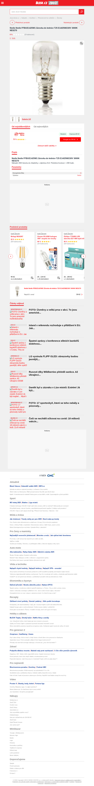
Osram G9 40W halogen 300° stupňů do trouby (47, 237)
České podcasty (15, 766)
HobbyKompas (14, 715)
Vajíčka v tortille (14, 541)
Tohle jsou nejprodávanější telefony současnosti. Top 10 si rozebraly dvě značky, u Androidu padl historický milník (43, 574)
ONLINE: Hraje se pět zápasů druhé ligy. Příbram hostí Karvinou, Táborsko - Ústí (34, 511)
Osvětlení (32, 18)
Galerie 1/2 (26, 119)
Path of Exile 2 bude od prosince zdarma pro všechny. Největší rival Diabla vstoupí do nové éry (38, 675)
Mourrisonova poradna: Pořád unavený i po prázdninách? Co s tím (29, 670)
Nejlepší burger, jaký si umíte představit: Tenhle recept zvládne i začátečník (32, 607)
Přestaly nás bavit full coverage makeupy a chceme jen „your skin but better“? (33, 642)
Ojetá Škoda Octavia (16, 722)
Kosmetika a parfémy (16, 745)
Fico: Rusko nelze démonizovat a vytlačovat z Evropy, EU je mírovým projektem (34, 522)
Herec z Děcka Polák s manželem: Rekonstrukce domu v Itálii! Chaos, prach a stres (35, 525)
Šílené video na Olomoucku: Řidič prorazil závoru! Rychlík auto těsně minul (32, 492)
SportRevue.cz (16, 309)
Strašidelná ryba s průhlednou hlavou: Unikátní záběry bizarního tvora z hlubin (33, 673)
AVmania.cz (15, 356)
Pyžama (12, 743)
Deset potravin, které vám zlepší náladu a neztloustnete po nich (28, 656)
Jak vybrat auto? (15, 725)
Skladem (63, 134)
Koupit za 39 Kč (69, 139)
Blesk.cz (14, 418)
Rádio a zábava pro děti (17, 768)
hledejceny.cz (14, 700)
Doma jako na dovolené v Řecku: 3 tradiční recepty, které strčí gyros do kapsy (33, 609)
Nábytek (24, 18)
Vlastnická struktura (50, 783)
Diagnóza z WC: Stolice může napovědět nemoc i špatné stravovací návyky (32, 654)
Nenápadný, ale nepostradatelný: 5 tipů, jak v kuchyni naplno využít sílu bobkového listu (36, 604)
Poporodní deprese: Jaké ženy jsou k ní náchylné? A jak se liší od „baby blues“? (33, 659)
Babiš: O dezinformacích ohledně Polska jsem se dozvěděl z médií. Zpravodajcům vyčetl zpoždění (39, 494)
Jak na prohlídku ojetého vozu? (19, 712)
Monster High (14, 735)
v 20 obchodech (43, 279)
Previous (11, 256)
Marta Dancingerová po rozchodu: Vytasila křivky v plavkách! (28, 527)
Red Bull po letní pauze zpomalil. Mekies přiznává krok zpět (27, 560)
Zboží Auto (13, 720)
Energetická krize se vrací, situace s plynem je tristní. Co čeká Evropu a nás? (33, 593)
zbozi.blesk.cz (14, 18)
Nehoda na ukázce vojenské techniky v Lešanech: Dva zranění (29, 489)
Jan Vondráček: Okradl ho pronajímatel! (21, 692)
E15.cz (13, 325)
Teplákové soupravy (16, 748)
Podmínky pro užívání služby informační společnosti (28, 781)
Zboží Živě (13, 702)
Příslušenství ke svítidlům (46, 18)
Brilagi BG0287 (17, 236)
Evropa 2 (12, 773)
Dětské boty (13, 750)
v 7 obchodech (69, 279)
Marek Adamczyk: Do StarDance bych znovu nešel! (25, 689)
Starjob (12, 763)
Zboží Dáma (13, 707)
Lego (11, 740)
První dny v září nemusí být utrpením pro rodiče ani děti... (27, 539)
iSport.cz (14, 387)
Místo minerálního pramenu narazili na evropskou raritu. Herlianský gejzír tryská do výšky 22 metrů (39, 626)
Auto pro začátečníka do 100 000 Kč (20, 717)
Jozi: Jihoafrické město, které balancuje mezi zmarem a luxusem (29, 621)
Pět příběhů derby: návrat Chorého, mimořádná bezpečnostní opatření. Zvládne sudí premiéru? (38, 508)
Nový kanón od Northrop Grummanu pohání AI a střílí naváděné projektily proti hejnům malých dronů (39, 571)
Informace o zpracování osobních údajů (56, 781)
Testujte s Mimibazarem (17, 733)
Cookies (71, 781)
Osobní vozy (14, 705)
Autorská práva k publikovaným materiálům (68, 780)
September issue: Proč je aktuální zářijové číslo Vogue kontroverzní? (30, 640)
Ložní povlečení (14, 753)
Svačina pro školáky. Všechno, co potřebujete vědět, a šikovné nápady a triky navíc (35, 543)
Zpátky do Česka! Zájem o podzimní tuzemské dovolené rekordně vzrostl (31, 623)
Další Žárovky (15, 234)
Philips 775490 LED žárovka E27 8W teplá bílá (74, 237)
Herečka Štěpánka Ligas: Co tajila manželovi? (23, 687)
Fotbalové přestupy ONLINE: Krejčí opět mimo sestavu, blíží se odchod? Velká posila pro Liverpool (39, 506)
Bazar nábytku (14, 755)
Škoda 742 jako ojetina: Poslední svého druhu (23, 555)
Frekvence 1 (13, 771)
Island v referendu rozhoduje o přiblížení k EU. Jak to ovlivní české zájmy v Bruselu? (35, 590)
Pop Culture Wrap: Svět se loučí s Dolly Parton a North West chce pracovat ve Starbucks (36, 637)
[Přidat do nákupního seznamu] (81, 43)
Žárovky (59, 18)
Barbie (12, 738)
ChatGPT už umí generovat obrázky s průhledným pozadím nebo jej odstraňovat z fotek (36, 576)
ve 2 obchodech (16, 279)
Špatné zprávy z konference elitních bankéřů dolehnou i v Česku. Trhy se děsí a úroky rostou (38, 588)
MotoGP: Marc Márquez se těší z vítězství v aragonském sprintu (29, 557)
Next (83, 256)
